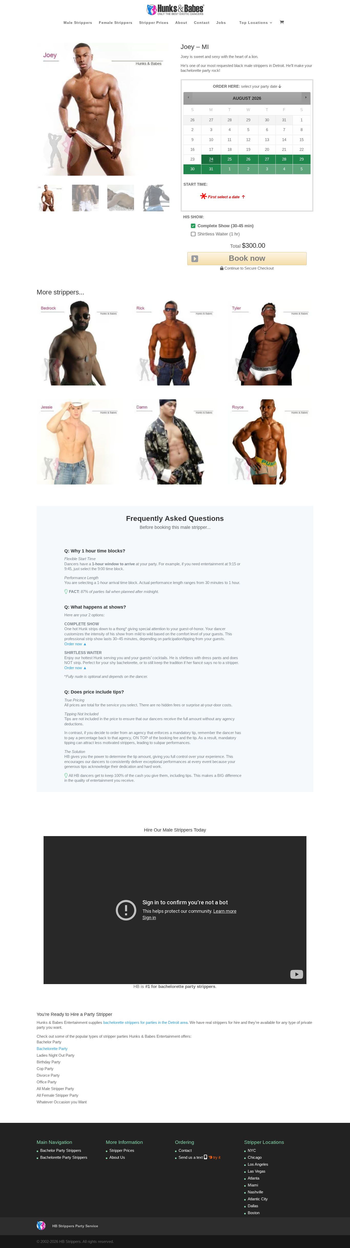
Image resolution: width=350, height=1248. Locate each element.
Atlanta (253, 1178)
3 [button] (267, 170)
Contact (202, 23)
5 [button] (302, 170)
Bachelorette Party (52, 1048)
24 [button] (208, 160)
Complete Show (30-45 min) (226, 225)
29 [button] (300, 160)
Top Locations (253, 23)
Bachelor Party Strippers (60, 1150)
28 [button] (282, 160)
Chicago (255, 1157)
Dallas (253, 1206)
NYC (252, 1150)
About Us (117, 1157)
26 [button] (248, 160)
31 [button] (208, 170)
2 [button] (248, 170)
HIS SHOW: (193, 217)
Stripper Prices (154, 23)
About (181, 23)
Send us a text (199, 1157)
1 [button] (230, 170)
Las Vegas (256, 1171)
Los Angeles (258, 1164)
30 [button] (190, 170)
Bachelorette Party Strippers (63, 1157)
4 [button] (284, 170)
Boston (254, 1213)
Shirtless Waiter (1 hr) (219, 234)
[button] (188, 97)
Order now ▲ (75, 644)
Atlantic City (258, 1199)
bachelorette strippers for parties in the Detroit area (145, 1022)
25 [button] (229, 160)
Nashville (255, 1192)
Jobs (221, 23)
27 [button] (267, 160)
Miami (253, 1185)
